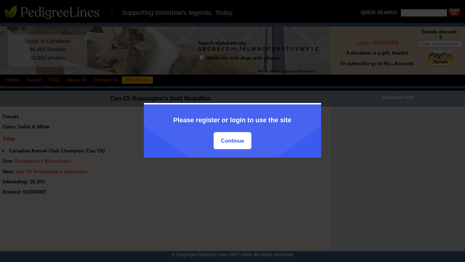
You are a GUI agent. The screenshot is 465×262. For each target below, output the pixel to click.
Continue (232, 141)
